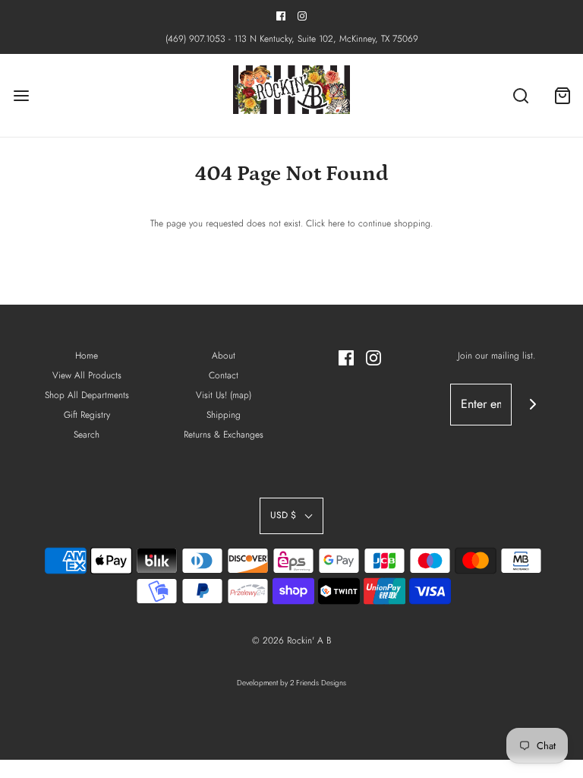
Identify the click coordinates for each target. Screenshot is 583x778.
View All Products (86, 375)
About (223, 355)
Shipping (223, 415)
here (336, 223)
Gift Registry (87, 415)
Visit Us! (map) (223, 395)
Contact (223, 375)
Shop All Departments (87, 395)
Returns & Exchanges (223, 434)
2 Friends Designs (318, 682)
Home (86, 355)
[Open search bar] (520, 95)
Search (86, 434)
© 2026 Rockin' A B (291, 640)
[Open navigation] (21, 95)
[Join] (532, 404)
